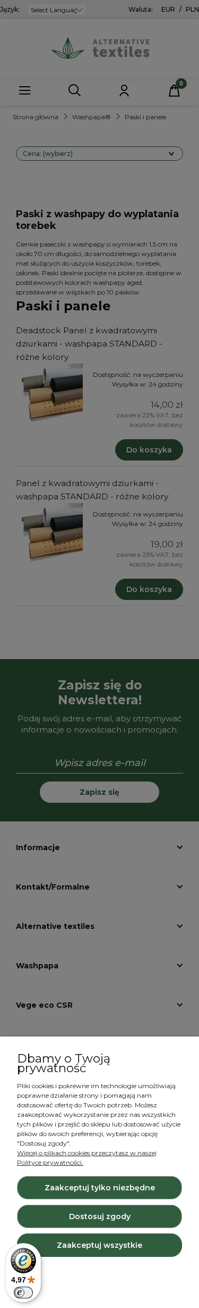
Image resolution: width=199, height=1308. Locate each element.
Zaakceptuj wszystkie (99, 1245)
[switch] (23, 1292)
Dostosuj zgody (100, 1216)
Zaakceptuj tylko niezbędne (100, 1187)
